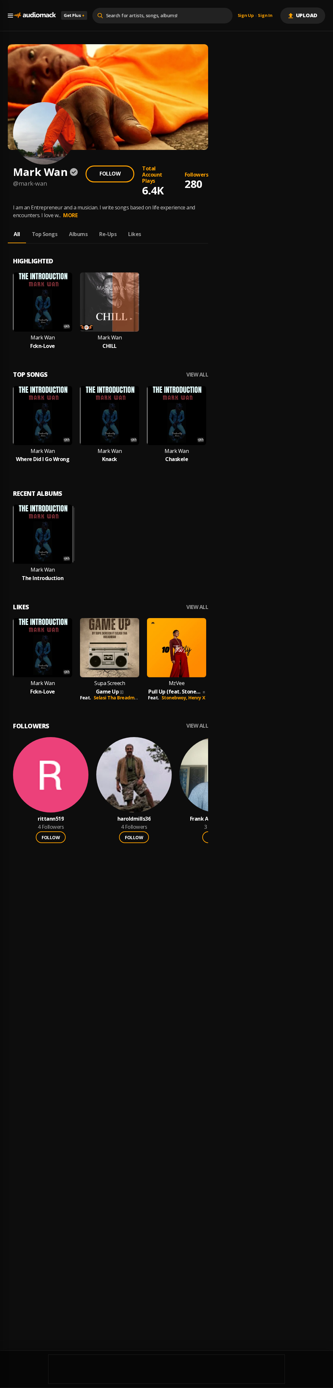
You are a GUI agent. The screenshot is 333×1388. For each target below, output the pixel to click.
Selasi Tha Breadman (117, 697)
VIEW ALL (197, 374)
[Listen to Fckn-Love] (42, 302)
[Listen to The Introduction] (42, 534)
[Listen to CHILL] (109, 302)
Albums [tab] (78, 234)
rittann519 (51, 818)
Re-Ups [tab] (107, 234)
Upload (307, 15)
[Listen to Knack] (109, 415)
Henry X (196, 697)
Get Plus (74, 15)
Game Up (107, 691)
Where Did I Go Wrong (42, 459)
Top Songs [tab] (45, 234)
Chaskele (176, 459)
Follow (110, 173)
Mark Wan (43, 337)
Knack (109, 459)
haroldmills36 (134, 818)
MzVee (177, 683)
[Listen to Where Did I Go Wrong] (42, 415)
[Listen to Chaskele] (176, 415)
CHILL (109, 346)
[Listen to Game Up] (109, 647)
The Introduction (42, 578)
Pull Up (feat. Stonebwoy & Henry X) (175, 691)
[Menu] (10, 16)
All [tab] (17, 234)
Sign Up (246, 15)
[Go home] (34, 15)
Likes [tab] (134, 234)
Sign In (265, 15)
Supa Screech (109, 683)
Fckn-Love (42, 346)
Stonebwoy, (175, 697)
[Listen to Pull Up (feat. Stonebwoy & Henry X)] (176, 647)
